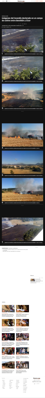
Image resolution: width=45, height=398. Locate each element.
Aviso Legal (25, 387)
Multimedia (17, 386)
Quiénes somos (26, 378)
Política (4, 381)
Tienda (25, 392)
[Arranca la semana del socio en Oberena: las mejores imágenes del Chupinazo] (22, 351)
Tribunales (4, 383)
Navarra (3, 380)
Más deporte (17, 382)
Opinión (3, 387)
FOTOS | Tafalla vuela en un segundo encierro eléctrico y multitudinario (21, 371)
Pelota (10, 388)
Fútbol (10, 386)
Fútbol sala (17, 381)
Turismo (25, 390)
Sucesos (4, 382)
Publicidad (25, 381)
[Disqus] (15, 265)
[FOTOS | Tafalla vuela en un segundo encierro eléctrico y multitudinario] (22, 365)
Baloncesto (11, 387)
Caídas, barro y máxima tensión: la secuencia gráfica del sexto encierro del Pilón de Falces (22, 315)
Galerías (3, 302)
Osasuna (10, 383)
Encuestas (11, 382)
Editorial (4, 388)
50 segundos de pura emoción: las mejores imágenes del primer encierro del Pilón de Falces (8, 371)
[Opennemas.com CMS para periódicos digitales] (36, 382)
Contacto (25, 379)
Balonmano (17, 380)
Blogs (10, 381)
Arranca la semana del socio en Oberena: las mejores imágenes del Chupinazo (22, 357)
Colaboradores (11, 380)
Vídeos (17, 388)
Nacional (17, 383)
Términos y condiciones (13, 248)
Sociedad (4, 384)
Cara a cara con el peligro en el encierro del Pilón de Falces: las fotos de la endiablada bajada (8, 315)
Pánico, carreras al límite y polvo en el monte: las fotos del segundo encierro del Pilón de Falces (8, 357)
